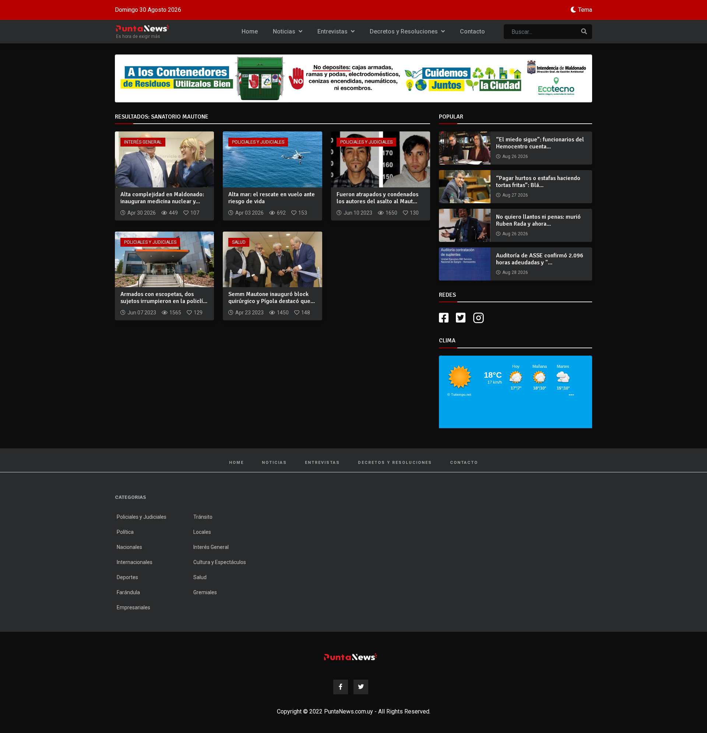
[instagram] (479, 317)
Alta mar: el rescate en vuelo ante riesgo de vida (271, 198)
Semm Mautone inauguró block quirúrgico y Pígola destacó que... (271, 297)
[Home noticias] (350, 656)
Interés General (143, 142)
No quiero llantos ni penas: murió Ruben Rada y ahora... (538, 220)
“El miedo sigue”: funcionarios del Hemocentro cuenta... (540, 143)
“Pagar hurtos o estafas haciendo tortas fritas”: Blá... (538, 182)
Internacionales (134, 562)
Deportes (127, 577)
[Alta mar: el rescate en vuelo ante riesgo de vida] (272, 158)
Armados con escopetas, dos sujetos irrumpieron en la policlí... (163, 297)
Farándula (128, 592)
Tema (585, 9)
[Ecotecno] (353, 78)
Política (125, 532)
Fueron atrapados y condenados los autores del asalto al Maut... (377, 198)
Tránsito (202, 517)
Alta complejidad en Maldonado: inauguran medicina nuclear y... (162, 198)
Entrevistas (333, 31)
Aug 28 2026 (515, 272)
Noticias (285, 31)
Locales (202, 532)
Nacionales (129, 547)
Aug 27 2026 (515, 195)
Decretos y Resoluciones (404, 31)
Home (250, 31)
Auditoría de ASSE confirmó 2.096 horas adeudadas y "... (539, 259)
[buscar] (584, 31)
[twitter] (460, 317)
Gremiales (205, 592)
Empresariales (133, 607)
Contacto (472, 31)
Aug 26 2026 (515, 156)
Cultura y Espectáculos (219, 562)
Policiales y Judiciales (258, 142)
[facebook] (444, 317)
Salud (239, 242)
